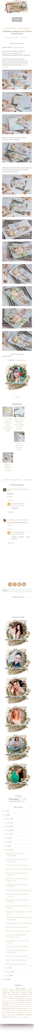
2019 (5, 815)
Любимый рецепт (28, 1006)
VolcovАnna (10, 519)
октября (8, 826)
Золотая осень (6, 1006)
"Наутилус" (24, 992)
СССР (11, 1017)
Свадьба (26, 1012)
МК (16, 1008)
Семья (30, 1012)
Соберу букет (6, 1014)
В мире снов (10, 1000)
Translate (22, 801)
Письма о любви (21, 1010)
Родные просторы (12, 1012)
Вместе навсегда (10, 28)
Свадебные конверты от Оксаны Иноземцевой (17, 32)
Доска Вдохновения (13, 1004)
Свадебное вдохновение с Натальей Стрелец (18, 890)
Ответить (9, 496)
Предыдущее (27, 479)
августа (8, 834)
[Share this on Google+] (19, 397)
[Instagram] (19, 584)
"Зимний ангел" (15, 990)
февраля (8, 971)
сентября (9, 830)
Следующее (6, 479)
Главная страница (17, 479)
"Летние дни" (6, 992)
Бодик (6, 1000)
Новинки (20, 1008)
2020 (5, 811)
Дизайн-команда (24, 28)
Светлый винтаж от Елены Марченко (16, 960)
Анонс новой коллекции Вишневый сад (16, 956)
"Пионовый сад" (26, 994)
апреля (8, 849)
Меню (18, 19)
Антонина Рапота (12, 489)
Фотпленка (16, 1017)
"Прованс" (5, 996)
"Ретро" (11, 996)
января (8, 975)
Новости (26, 1008)
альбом (30, 998)
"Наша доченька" (14, 994)
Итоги (12, 1006)
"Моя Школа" (16, 992)
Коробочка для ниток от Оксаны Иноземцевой (18, 869)
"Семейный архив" (20, 996)
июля (7, 838)
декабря (8, 818)
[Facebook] (15, 584)
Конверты (16, 1006)
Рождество (20, 1012)
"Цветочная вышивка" (15, 998)
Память (13, 1010)
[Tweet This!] (17, 397)
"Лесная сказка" (26, 990)
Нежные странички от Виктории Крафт (16, 927)
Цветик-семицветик (24, 1017)
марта (8, 967)
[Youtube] (24, 584)
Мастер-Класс (8, 1008)
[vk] (10, 584)
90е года (25, 998)
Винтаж (14, 1000)
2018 (5, 979)
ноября (8, 822)
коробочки (22, 1006)
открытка (9, 1010)
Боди (3, 1000)
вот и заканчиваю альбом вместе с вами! (17, 865)
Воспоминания (12, 1002)
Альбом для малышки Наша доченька (16, 964)
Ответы (11, 500)
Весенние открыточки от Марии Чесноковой (18, 931)
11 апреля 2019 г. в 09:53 (22, 519)
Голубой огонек (21, 1002)
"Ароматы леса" (7, 988)
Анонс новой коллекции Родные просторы (17, 946)
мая (7, 845)
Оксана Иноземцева (19, 47)
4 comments (24, 37)
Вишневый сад (21, 1000)
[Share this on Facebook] (15, 397)
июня (7, 842)
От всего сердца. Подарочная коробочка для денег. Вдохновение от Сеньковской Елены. (8, 424)
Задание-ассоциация (26, 1004)
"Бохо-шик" (20, 988)
